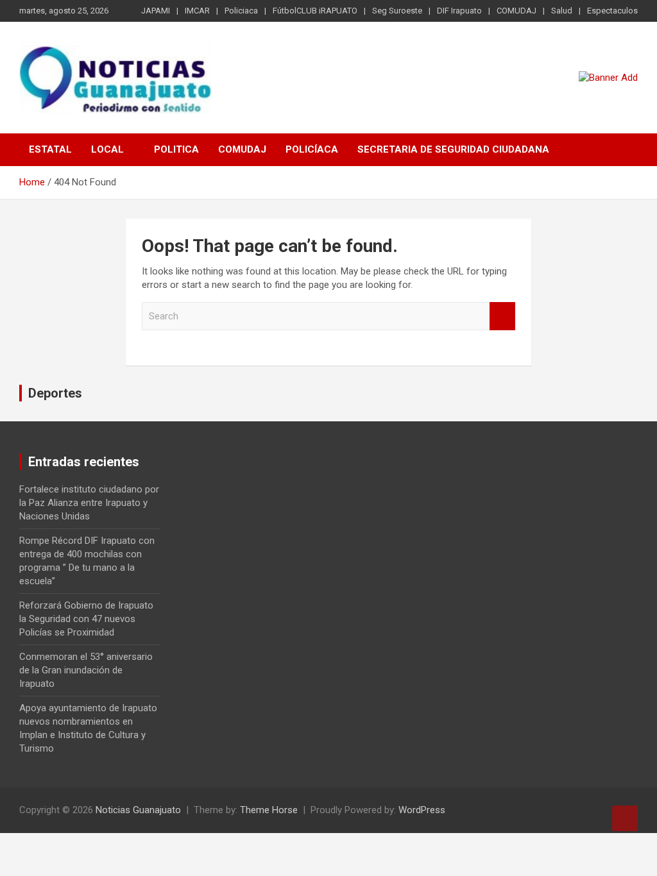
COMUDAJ (516, 10)
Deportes (55, 393)
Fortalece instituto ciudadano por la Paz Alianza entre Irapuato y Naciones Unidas (89, 503)
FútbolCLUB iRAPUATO (315, 10)
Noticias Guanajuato (138, 810)
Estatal (50, 149)
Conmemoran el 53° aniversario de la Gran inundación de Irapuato (86, 670)
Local (107, 149)
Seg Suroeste (397, 10)
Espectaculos (612, 10)
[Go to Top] (625, 818)
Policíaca (312, 149)
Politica (176, 149)
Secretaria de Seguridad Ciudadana (453, 149)
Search (502, 316)
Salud (561, 10)
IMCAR (197, 10)
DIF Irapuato (459, 10)
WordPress (421, 810)
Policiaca (241, 10)
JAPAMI (155, 10)
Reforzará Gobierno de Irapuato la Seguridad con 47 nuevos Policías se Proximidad (86, 619)
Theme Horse (269, 810)
